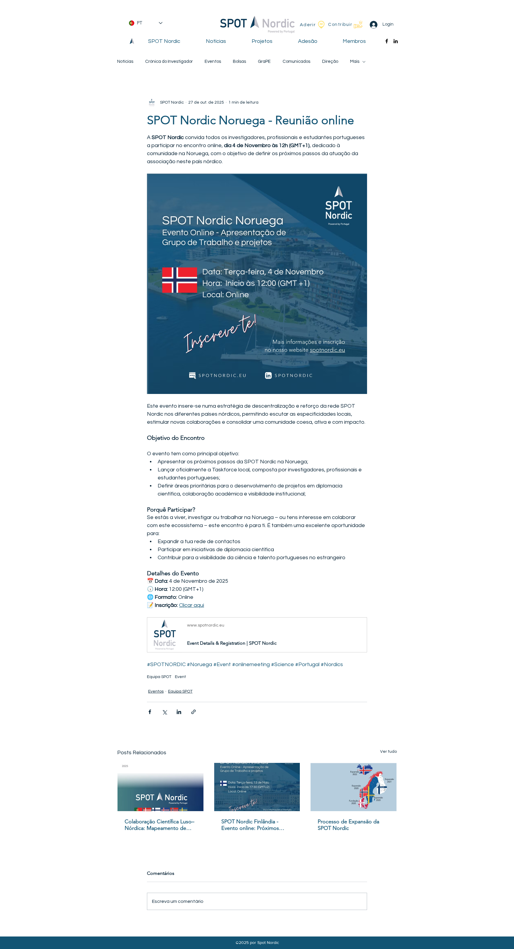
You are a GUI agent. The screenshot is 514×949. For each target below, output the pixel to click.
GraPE (264, 61)
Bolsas (239, 61)
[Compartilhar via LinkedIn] (179, 712)
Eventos (213, 61)
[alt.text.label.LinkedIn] (396, 41)
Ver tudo (388, 751)
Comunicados (296, 61)
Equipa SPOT (159, 677)
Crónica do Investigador (169, 61)
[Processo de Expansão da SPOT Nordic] (354, 787)
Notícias (125, 61)
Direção (330, 61)
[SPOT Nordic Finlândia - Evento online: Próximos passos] (257, 787)
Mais (354, 61)
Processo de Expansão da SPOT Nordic (348, 824)
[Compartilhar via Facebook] (150, 712)
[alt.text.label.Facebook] (387, 41)
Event (180, 677)
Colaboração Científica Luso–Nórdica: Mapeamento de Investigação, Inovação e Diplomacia (159, 824)
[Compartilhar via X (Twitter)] (164, 712)
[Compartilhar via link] (193, 712)
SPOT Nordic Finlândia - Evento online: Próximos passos (250, 824)
